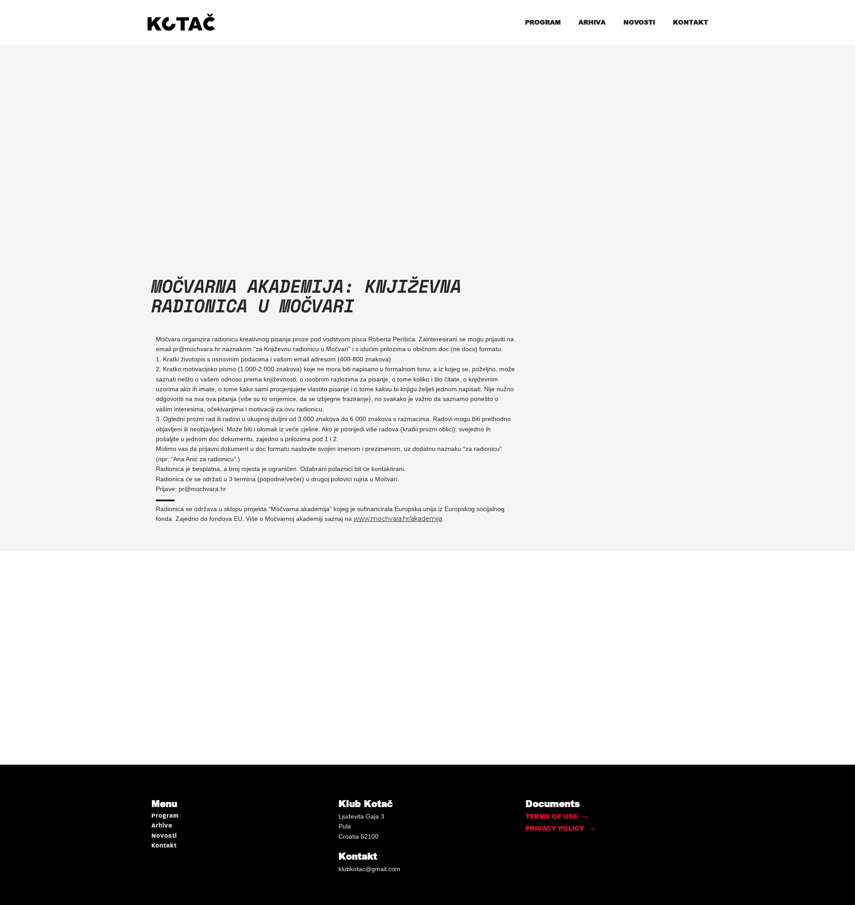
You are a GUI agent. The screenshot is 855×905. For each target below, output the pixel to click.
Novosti (639, 22)
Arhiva (592, 22)
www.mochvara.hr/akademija (398, 519)
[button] (556, 816)
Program (543, 22)
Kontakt (690, 22)
